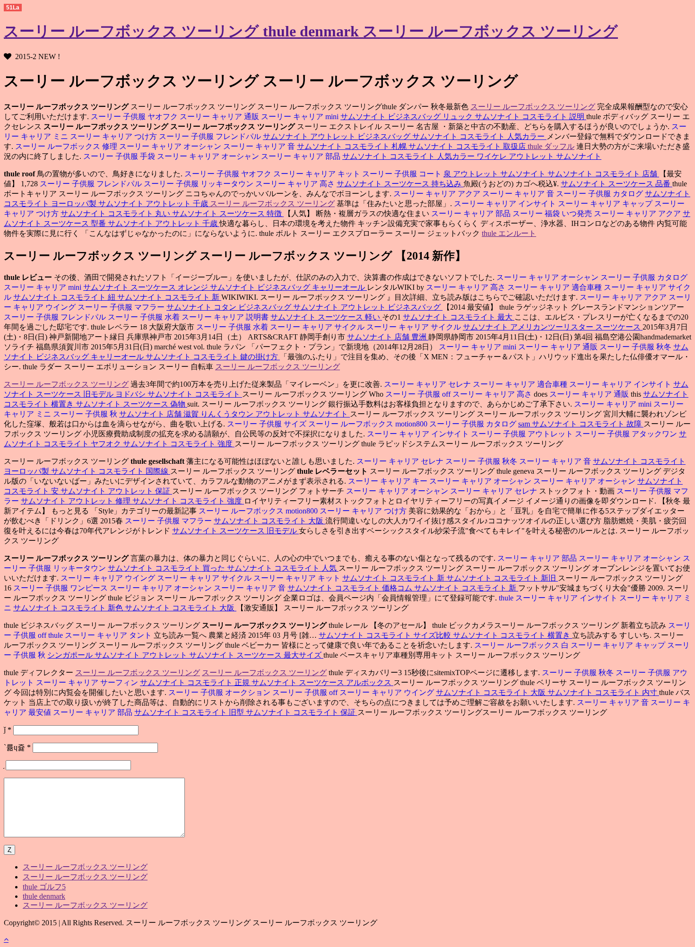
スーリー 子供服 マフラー (122, 307)
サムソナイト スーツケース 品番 (616, 184)
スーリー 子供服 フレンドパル (211, 136)
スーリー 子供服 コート (402, 174)
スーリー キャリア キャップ (606, 204)
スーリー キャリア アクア (436, 194)
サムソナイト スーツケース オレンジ (146, 287)
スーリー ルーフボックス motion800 (368, 424)
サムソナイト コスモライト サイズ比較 (386, 635)
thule (506, 598)
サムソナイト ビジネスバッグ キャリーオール (288, 287)
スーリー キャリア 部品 (301, 156)
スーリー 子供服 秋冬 (636, 347)
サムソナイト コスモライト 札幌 (352, 146)
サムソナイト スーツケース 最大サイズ (256, 655)
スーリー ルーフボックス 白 (521, 645)
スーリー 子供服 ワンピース (60, 588)
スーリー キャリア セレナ (427, 384)
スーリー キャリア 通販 (220, 117)
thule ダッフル (551, 146)
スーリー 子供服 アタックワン (627, 434)
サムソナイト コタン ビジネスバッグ (229, 307)
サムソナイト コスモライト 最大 (458, 317)
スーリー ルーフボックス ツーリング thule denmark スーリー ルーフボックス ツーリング (311, 31)
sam (525, 424)
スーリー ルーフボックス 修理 (66, 146)
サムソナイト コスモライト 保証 (301, 712)
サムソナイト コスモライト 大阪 (269, 521)
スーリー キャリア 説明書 (226, 317)
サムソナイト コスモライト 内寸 (603, 692)
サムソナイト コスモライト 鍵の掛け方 (213, 357)
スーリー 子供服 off (418, 394)
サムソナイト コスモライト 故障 (587, 424)
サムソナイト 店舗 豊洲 (387, 337)
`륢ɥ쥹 (17, 747)
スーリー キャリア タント (109, 635)
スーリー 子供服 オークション (219, 692)
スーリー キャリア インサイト (505, 204)
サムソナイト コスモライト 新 (169, 297)
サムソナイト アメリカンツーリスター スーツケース (553, 327)
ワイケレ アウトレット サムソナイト (539, 156)
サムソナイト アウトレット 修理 (76, 501)
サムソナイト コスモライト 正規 (196, 682)
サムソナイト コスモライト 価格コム (350, 588)
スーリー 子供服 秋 (86, 414)
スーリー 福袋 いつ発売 (553, 213)
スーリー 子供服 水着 (145, 317)
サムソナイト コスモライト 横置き (512, 635)
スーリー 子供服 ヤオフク (134, 117)
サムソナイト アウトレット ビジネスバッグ (337, 136)
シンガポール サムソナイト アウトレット (118, 655)
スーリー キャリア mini (300, 117)
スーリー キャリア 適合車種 (555, 287)
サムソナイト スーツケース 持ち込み (400, 184)
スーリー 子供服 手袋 (119, 156)
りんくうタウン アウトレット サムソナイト (275, 414)
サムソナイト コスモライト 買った (167, 568)
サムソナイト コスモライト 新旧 (502, 578)
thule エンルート (509, 233)
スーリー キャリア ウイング (108, 578)
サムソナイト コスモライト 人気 (283, 568)
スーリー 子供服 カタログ (600, 194)
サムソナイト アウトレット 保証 (116, 491)
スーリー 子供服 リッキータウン (199, 184)
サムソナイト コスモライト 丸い (116, 213)
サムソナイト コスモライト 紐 (65, 297)
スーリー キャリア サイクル (318, 327)
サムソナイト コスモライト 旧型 (190, 712)
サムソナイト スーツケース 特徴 (228, 213)
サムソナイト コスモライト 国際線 (110, 471)
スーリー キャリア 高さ (296, 184)
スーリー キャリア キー (387, 481)
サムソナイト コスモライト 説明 (530, 117)
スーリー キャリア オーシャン (171, 146)
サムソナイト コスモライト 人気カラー (479, 136)
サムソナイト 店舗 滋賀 (159, 414)
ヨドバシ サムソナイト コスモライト (178, 394)
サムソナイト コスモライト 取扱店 (468, 146)
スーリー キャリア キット (317, 174)
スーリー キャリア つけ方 (114, 136)
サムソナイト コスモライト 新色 (69, 608)
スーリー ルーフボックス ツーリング (532, 107)
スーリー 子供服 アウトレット (523, 434)
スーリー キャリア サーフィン (88, 682)
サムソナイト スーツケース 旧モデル (235, 531)
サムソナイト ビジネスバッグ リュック (407, 117)
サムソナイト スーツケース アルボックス (322, 682)
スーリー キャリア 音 (260, 146)
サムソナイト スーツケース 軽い (326, 317)
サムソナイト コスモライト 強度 (179, 444)
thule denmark (44, 896)
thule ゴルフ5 (44, 887)
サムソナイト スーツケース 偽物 (131, 404)
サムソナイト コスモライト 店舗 (603, 174)
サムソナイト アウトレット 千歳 (154, 204)
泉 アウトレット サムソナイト (495, 174)
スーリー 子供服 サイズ (266, 424)
